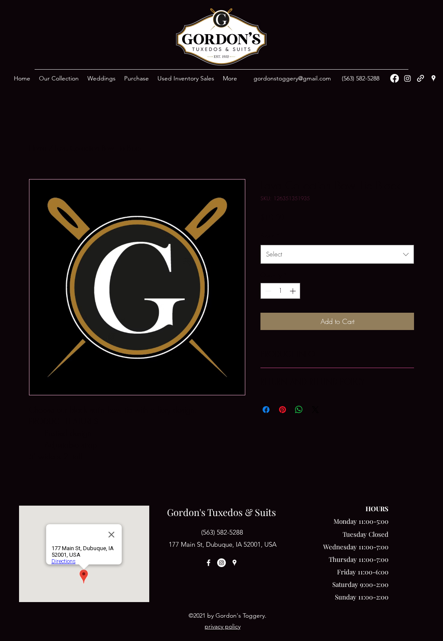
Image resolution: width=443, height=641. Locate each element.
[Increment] (293, 290)
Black (270, 235)
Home (37, 148)
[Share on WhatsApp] (299, 409)
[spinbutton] (280, 290)
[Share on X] (315, 409)
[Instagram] (407, 78)
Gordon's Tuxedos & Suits (221, 512)
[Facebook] (394, 78)
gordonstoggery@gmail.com (292, 78)
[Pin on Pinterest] (282, 409)
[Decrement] (267, 290)
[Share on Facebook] (266, 409)
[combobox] (337, 254)
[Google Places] (433, 78)
